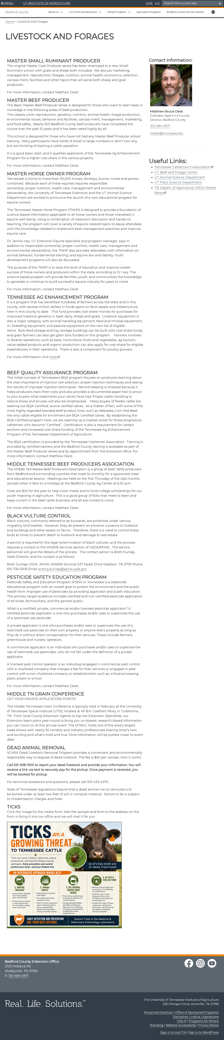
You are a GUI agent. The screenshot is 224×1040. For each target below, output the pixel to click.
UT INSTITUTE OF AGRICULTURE (47, 3)
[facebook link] (188, 963)
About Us (53, 12)
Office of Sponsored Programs (197, 1012)
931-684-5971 (160, 126)
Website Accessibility (181, 1025)
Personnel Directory (158, 1012)
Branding (156, 1025)
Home (10, 21)
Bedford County (17, 12)
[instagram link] (200, 963)
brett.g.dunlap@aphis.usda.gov (62, 569)
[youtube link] (212, 963)
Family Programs (116, 12)
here (53, 357)
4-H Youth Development (83, 12)
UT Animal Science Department (180, 177)
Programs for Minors (204, 1021)
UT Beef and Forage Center (176, 172)
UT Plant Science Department (178, 182)
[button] (7, 3)
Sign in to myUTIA (173, 1032)
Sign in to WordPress (203, 1032)
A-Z (157, 3)
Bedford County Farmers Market (185, 12)
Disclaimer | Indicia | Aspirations (196, 1016)
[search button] (220, 3)
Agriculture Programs (148, 12)
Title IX (182, 1021)
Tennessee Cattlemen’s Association (182, 167)
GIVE (149, 3)
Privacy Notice (208, 1025)
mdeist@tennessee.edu (166, 133)
